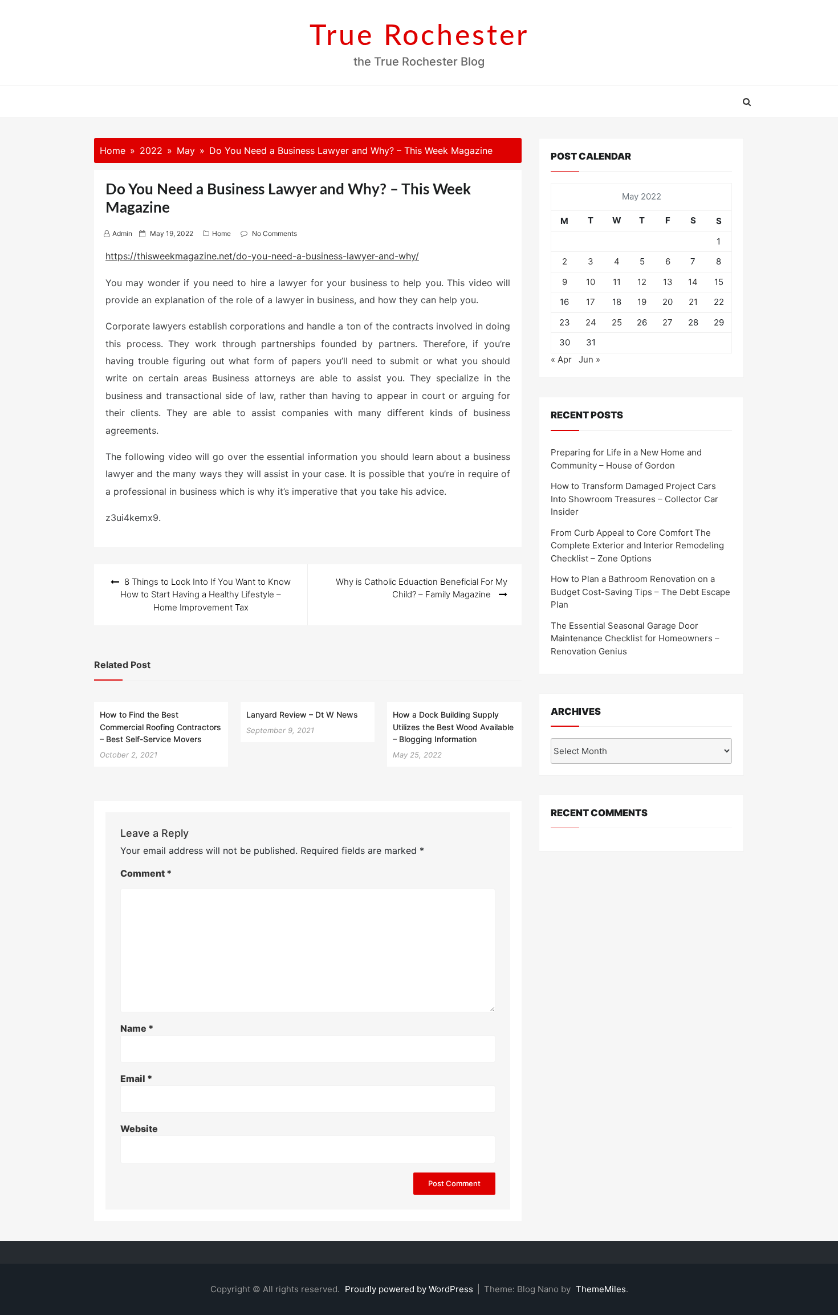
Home (221, 233)
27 (667, 322)
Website (139, 1128)
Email (136, 1078)
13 (668, 281)
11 (617, 281)
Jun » (589, 359)
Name (136, 1028)
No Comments (274, 233)
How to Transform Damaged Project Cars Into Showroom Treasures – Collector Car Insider (634, 499)
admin (122, 233)
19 (641, 301)
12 (641, 281)
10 (590, 281)
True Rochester (419, 36)
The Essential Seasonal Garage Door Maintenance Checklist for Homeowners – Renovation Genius (635, 638)
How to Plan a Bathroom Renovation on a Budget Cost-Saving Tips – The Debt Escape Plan (640, 591)
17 (590, 301)
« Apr (561, 359)
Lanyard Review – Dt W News (302, 714)
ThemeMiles (601, 1289)
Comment (146, 873)
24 (590, 322)
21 (693, 301)
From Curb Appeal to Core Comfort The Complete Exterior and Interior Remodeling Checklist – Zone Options (637, 545)
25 (617, 322)
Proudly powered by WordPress (410, 1289)
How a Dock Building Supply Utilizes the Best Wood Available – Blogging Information (453, 727)
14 (693, 281)
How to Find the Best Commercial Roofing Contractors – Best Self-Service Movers (160, 727)
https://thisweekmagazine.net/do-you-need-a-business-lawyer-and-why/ (262, 256)
